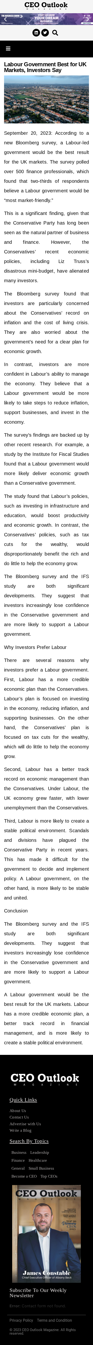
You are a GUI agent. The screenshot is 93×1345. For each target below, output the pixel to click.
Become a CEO (24, 1176)
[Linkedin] (36, 33)
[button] (5, 19)
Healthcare (38, 1160)
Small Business (41, 1168)
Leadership (39, 1152)
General (18, 1168)
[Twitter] (45, 33)
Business (18, 1152)
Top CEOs (49, 1176)
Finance (18, 1160)
